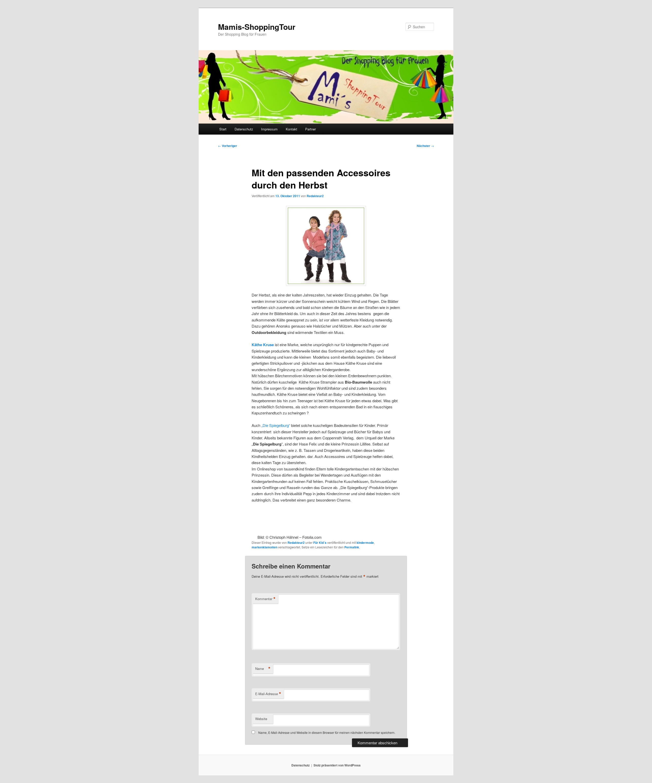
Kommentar (265, 599)
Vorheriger (227, 145)
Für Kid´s (320, 542)
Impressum (269, 129)
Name (262, 669)
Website (261, 718)
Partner (310, 129)
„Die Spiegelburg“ (275, 425)
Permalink (351, 547)
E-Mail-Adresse (268, 694)
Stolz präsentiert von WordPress (337, 765)
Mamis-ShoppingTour (256, 26)
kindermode (365, 542)
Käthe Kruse (263, 344)
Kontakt (291, 129)
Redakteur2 (315, 196)
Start (222, 129)
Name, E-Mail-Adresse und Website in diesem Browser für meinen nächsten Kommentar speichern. (326, 732)
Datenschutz (244, 129)
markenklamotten (264, 547)
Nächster (425, 145)
